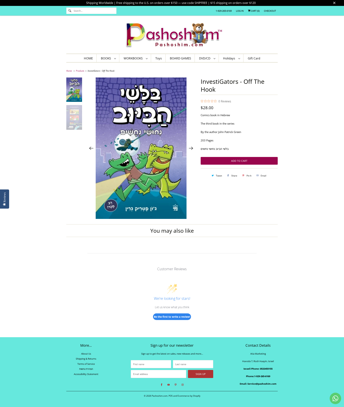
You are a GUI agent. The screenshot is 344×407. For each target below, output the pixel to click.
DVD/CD (205, 58)
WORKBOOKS (134, 58)
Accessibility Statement (86, 374)
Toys (158, 58)
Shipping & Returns (86, 358)
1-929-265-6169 (224, 10)
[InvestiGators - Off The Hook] (141, 148)
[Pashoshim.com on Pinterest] (175, 384)
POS (171, 395)
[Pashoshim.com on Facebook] (161, 384)
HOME (88, 58)
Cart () (255, 10)
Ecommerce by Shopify (189, 395)
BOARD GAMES (180, 58)
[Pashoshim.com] (172, 35)
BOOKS (106, 58)
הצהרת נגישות (86, 368)
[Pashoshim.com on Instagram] (182, 384)
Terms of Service (86, 363)
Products (80, 70)
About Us (86, 353)
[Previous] (91, 148)
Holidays (229, 58)
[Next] (191, 148)
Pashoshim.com (160, 395)
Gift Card (254, 58)
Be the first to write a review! (172, 316)
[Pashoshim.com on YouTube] (168, 384)
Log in (240, 10)
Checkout (270, 10)
